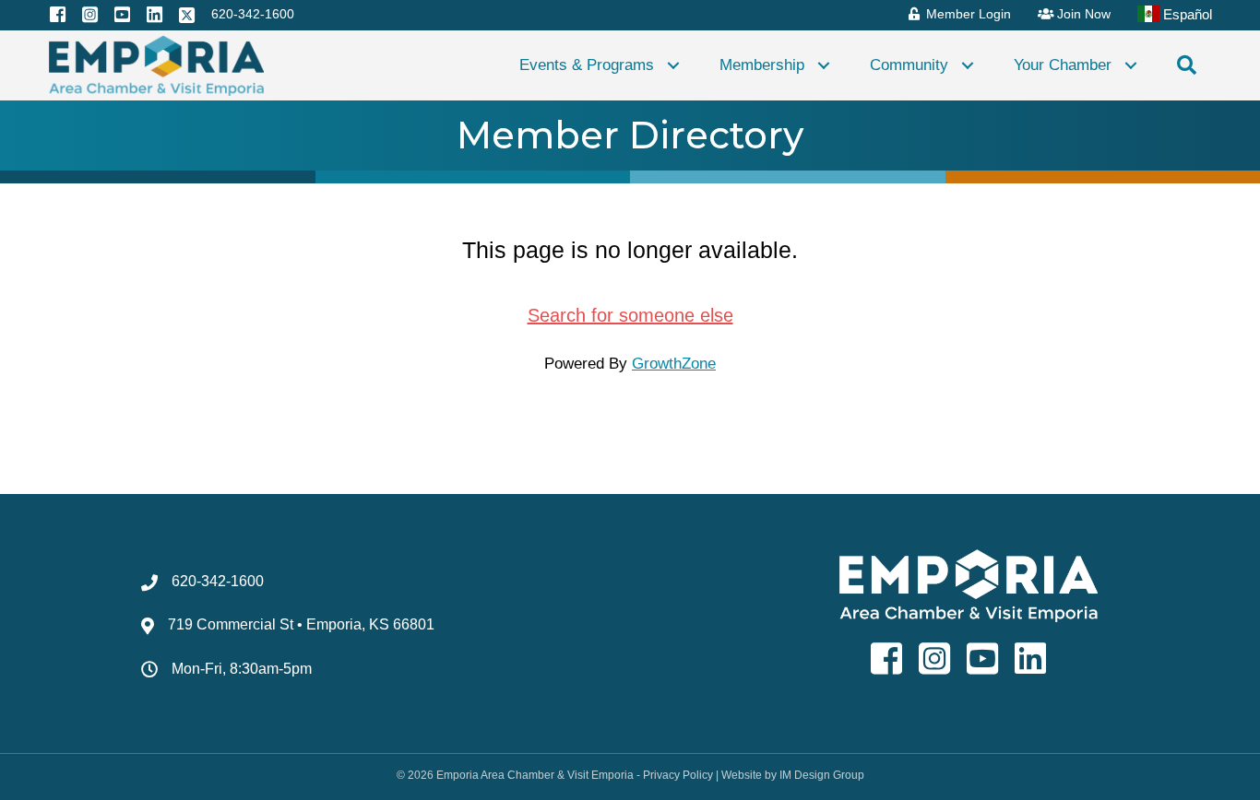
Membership (761, 64)
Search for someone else (630, 315)
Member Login (966, 13)
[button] (673, 65)
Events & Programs (586, 64)
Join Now (1082, 13)
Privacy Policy (678, 775)
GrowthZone (674, 363)
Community (909, 64)
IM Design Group (821, 775)
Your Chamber (1062, 64)
